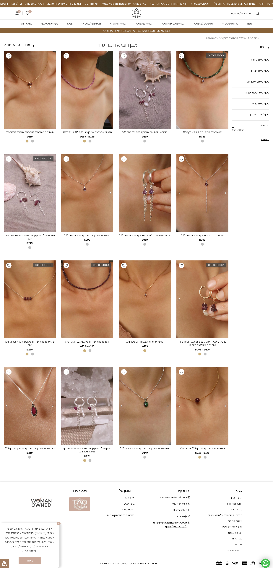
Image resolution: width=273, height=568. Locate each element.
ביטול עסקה (128, 503)
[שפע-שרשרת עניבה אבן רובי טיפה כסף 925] (202, 193)
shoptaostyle (180, 510)
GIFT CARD (26, 23)
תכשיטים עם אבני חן (175, 23)
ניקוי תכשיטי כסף (49, 23)
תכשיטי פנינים (146, 23)
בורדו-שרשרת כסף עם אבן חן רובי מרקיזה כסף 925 (30, 448)
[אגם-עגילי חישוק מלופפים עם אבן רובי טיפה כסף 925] (145, 193)
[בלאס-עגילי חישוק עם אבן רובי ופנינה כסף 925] (145, 90)
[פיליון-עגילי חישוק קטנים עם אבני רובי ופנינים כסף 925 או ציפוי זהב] (87, 406)
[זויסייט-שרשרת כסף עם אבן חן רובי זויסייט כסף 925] (145, 406)
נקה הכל (265, 139)
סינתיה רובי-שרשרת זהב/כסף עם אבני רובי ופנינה (30, 132)
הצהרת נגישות (235, 532)
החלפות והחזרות (234, 503)
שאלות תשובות (235, 521)
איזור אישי (129, 497)
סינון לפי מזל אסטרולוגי (258, 81)
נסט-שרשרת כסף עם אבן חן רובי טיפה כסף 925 (87, 235)
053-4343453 (179, 503)
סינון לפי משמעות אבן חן (257, 92)
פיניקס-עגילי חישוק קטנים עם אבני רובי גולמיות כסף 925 (30, 237)
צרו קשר (238, 544)
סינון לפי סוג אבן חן (260, 70)
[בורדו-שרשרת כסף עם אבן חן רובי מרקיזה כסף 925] (30, 406)
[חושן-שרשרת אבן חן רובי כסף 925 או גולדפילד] (87, 299)
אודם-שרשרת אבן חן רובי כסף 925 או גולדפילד (202, 448)
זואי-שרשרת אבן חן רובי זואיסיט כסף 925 (202, 132)
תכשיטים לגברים (93, 23)
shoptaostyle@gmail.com (173, 497)
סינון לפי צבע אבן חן (259, 114)
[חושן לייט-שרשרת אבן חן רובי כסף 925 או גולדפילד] (87, 90)
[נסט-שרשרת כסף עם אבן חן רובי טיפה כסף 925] (87, 193)
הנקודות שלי (128, 509)
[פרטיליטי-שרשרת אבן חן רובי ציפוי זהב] (145, 299)
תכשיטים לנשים (205, 23)
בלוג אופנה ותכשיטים (232, 526)
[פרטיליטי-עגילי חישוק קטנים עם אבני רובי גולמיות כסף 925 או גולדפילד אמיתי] (202, 299)
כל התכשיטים (231, 23)
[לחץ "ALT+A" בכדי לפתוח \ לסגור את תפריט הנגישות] (4, 563)
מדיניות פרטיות (234, 550)
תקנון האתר (236, 497)
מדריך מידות (236, 509)
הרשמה (235, 13)
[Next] (179, 193)
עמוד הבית (253, 38)
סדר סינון (250, 127)
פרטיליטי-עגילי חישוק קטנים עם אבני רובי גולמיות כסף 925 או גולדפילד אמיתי (202, 343)
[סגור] (59, 523)
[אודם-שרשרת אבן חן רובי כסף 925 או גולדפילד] (202, 406)
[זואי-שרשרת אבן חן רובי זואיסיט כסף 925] (202, 90)
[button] (181, 56)
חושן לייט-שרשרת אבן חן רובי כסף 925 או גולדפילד (87, 132)
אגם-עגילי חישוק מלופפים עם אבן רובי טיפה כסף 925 (145, 235)
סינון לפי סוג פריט (260, 103)
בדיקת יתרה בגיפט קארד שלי (120, 515)
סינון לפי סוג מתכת (260, 59)
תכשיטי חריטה (120, 23)
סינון (27, 45)
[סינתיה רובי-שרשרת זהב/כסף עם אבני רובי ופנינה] (30, 90)
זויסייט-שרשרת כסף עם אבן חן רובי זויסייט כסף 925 (145, 448)
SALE (69, 23)
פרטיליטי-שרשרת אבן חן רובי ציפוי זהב (144, 341)
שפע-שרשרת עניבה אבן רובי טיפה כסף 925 (202, 235)
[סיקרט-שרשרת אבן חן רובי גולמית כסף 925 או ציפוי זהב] (30, 299)
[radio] (202, 141)
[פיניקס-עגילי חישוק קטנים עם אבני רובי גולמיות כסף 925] (30, 193)
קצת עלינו (237, 538)
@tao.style (181, 516)
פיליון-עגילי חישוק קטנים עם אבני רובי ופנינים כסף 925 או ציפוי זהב (87, 449)
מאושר (29, 560)
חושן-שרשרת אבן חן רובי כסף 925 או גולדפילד (87, 341)
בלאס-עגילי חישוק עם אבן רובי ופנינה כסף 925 (144, 132)
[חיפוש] (257, 13)
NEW (249, 23)
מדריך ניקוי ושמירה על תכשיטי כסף (225, 515)
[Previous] (226, 193)
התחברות (246, 13)
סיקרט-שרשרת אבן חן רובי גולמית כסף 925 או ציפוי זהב (30, 343)
